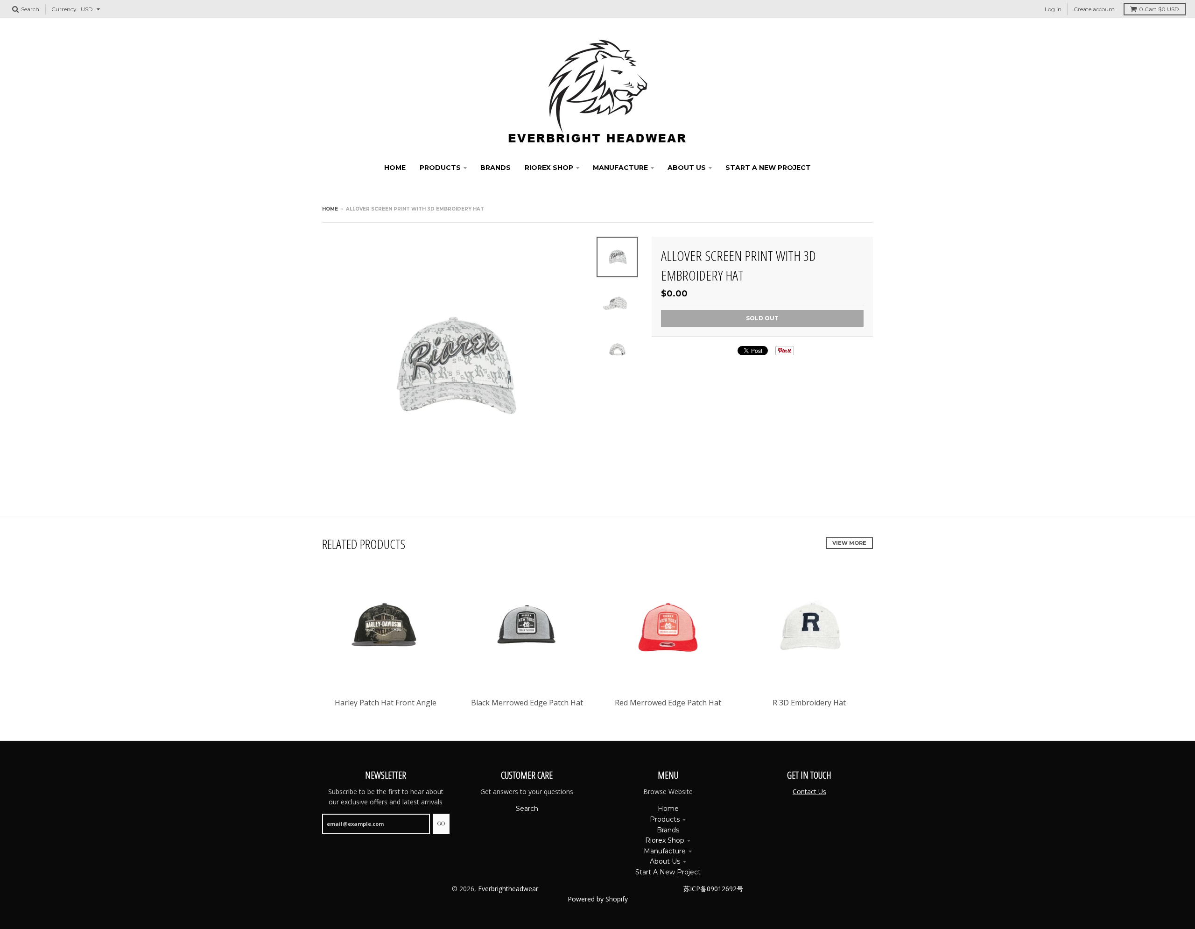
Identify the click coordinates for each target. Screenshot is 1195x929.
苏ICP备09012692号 (713, 888)
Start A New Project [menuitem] (768, 167)
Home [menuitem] (395, 167)
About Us (665, 861)
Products (665, 819)
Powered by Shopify (598, 898)
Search (527, 808)
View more (849, 543)
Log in (1053, 9)
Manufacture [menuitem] (620, 167)
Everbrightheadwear (508, 888)
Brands (668, 830)
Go (441, 823)
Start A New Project (668, 872)
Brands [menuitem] (495, 167)
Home (330, 209)
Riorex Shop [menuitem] (549, 167)
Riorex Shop (664, 840)
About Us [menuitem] (687, 167)
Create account (1094, 9)
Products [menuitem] (440, 167)
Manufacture (665, 851)
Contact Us (809, 791)
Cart (1159, 9)
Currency (64, 9)
